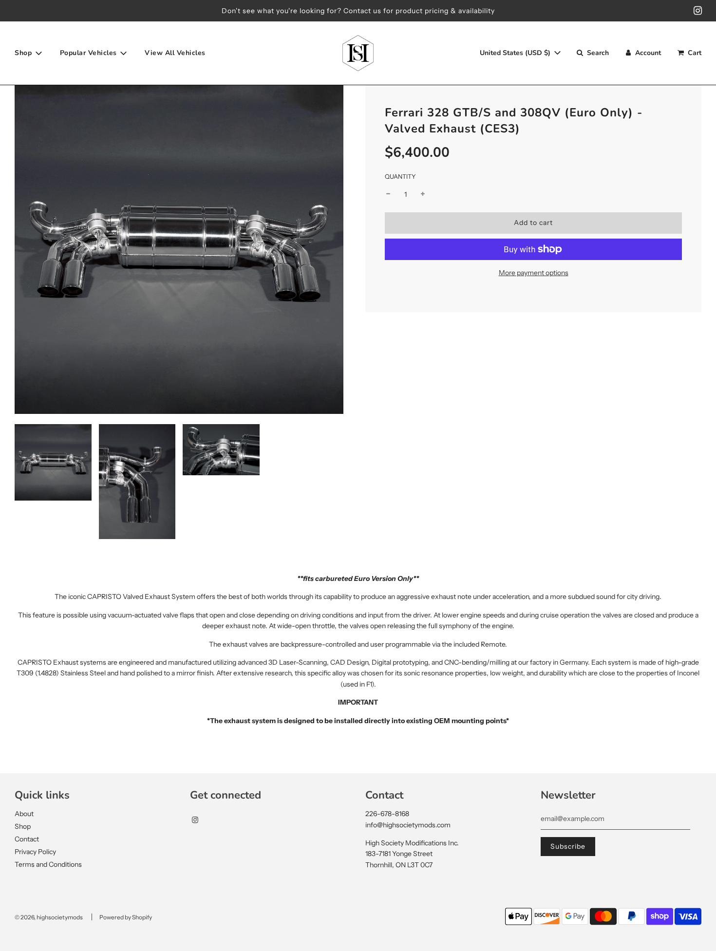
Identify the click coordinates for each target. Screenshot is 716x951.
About (24, 813)
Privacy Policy (35, 851)
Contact (27, 839)
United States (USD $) (516, 52)
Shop (23, 826)
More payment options (533, 272)
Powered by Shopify (125, 917)
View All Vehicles (175, 52)
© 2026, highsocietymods (49, 917)
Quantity (400, 176)
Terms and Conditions (48, 864)
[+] (422, 194)
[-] (388, 194)
